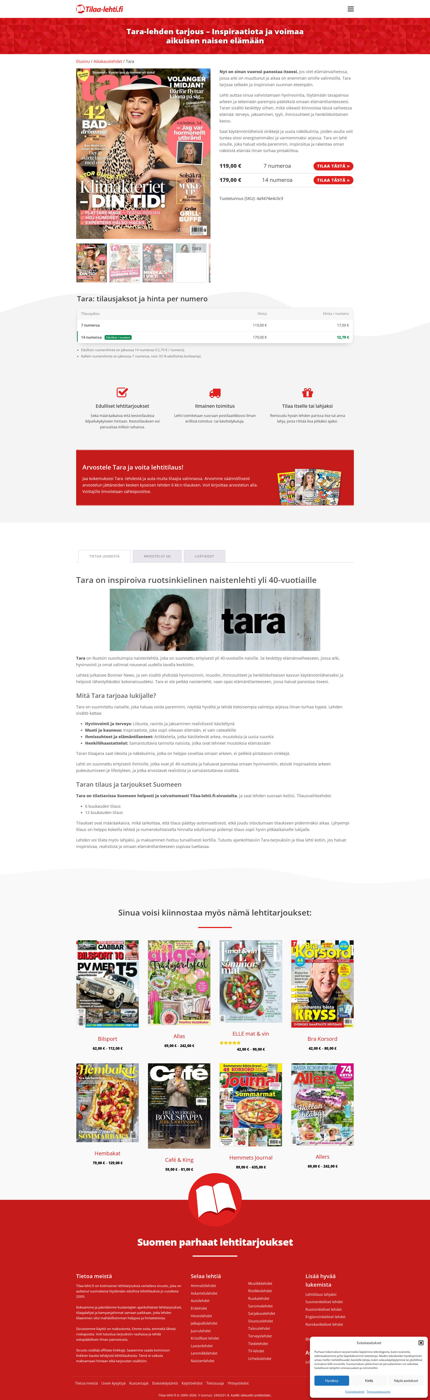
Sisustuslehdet (260, 1321)
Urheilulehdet (259, 1359)
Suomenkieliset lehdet (324, 1302)
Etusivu (83, 61)
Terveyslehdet (260, 1336)
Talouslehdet (259, 1329)
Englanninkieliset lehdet (325, 1317)
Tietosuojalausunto (378, 1392)
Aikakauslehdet (108, 61)
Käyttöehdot (192, 1383)
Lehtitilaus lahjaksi (320, 1295)
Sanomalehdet (260, 1306)
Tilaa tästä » (333, 166)
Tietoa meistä (86, 1383)
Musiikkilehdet (260, 1284)
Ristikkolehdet (260, 1291)
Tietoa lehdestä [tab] (104, 556)
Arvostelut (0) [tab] (157, 556)
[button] (421, 1343)
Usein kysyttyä (113, 1383)
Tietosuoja (215, 1383)
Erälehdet (199, 1309)
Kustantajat (139, 1383)
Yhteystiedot (238, 1383)
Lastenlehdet (202, 1346)
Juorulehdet (201, 1331)
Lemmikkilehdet (204, 1353)
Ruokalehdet (258, 1299)
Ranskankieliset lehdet (324, 1325)
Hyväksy (331, 1381)
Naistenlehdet (203, 1361)
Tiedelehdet (258, 1344)
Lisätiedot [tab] (204, 556)
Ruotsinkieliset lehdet (323, 1310)
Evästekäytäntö (354, 1392)
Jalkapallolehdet (204, 1323)
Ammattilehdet (203, 1286)
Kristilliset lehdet (205, 1338)
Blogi (309, 1339)
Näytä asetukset (406, 1381)
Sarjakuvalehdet (261, 1314)
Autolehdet (200, 1301)
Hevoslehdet (201, 1316)
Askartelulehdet (204, 1294)
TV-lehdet (256, 1351)
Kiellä (369, 1381)
